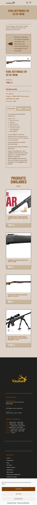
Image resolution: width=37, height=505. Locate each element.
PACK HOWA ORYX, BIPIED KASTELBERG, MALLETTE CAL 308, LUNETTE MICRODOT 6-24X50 (18, 338)
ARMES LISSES (16, 96)
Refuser (18, 494)
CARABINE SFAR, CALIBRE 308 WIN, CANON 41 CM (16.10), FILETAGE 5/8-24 (18, 218)
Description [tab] (11, 108)
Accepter (19, 489)
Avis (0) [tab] (27, 108)
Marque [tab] (20, 108)
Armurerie (9, 465)
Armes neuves (19, 26)
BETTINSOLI (9, 80)
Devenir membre (11, 467)
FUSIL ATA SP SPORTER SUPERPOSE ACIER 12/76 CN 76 (17, 295)
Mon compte (10, 472)
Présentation (10, 460)
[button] (28, 59)
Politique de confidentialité (23, 503)
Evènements (10, 470)
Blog (8, 463)
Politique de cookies (11, 503)
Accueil (8, 26)
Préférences (18, 499)
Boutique (13, 26)
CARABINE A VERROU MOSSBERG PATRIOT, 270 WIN (18, 261)
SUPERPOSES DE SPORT (16, 28)
